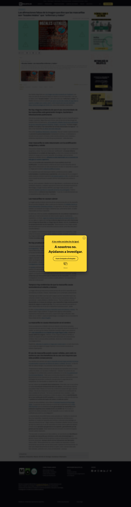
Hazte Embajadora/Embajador (66, 258)
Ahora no (65, 267)
